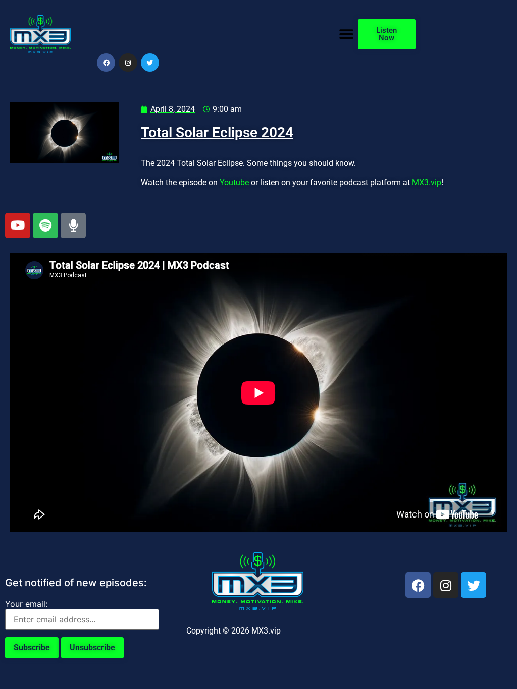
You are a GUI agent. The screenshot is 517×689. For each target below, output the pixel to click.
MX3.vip (426, 182)
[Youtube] (17, 225)
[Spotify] (45, 225)
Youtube (234, 182)
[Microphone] (73, 225)
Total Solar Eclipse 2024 (217, 132)
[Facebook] (106, 62)
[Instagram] (128, 62)
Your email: (26, 604)
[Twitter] (150, 62)
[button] (346, 34)
